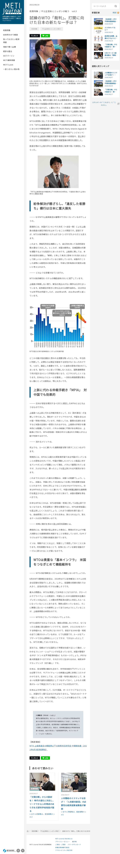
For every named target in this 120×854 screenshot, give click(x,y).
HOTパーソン (8, 55)
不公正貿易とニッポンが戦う (51, 29)
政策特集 (6, 30)
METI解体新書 (9, 60)
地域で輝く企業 (9, 47)
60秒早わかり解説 (10, 34)
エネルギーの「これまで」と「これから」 (104, 103)
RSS (114, 12)
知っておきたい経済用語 (11, 40)
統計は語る (7, 51)
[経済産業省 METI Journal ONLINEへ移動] (27, 831)
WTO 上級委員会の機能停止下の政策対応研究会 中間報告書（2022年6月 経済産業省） (58, 747)
